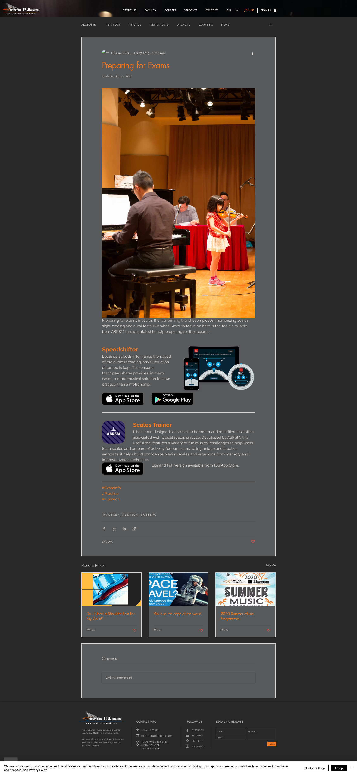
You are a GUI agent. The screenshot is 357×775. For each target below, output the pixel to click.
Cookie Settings (315, 768)
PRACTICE (134, 24)
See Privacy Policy (35, 770)
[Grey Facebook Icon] (187, 731)
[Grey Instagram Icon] (187, 746)
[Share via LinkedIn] (124, 529)
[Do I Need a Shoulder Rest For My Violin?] (111, 589)
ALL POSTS (88, 24)
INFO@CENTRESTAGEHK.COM (156, 735)
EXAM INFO (206, 24)
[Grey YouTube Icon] (187, 736)
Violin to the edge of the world (177, 613)
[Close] (352, 768)
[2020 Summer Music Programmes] (245, 589)
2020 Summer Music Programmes (237, 616)
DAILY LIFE (183, 24)
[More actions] (252, 53)
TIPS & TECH (112, 24)
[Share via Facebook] (104, 529)
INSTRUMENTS (158, 24)
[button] (275, 10)
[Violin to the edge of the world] (178, 589)
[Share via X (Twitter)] (114, 529)
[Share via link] (134, 529)
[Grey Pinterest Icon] (187, 741)
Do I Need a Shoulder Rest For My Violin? (110, 616)
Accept (339, 768)
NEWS (225, 24)
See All (271, 564)
